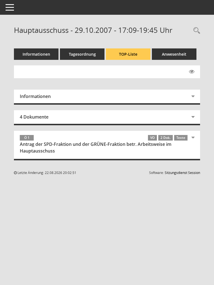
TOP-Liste (128, 54)
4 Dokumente (34, 117)
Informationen (36, 54)
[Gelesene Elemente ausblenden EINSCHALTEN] (192, 72)
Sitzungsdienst (182, 172)
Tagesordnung (82, 54)
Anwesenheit (174, 54)
